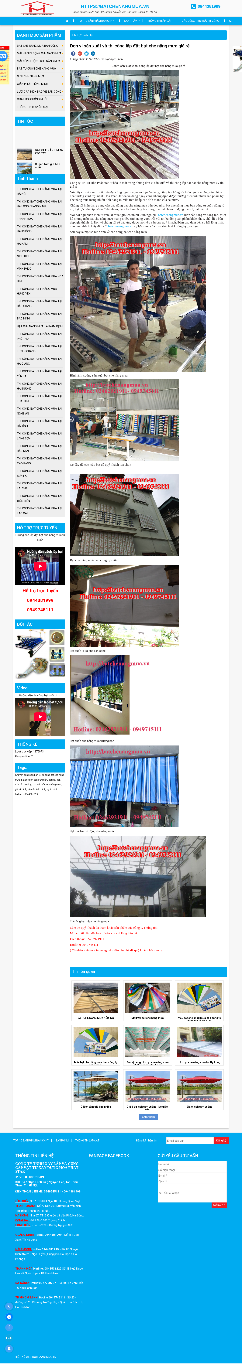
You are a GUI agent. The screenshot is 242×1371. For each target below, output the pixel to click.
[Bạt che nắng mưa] (37, 8)
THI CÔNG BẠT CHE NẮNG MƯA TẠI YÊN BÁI (39, 374)
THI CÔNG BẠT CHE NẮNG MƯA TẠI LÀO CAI (39, 511)
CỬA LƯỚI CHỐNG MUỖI (32, 99)
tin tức (90, 35)
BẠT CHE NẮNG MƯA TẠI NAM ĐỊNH (40, 326)
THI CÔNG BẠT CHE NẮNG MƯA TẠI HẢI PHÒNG (39, 229)
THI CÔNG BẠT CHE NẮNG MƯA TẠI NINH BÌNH (39, 254)
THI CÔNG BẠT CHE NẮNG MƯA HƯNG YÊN (37, 291)
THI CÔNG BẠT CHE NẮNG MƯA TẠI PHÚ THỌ (39, 336)
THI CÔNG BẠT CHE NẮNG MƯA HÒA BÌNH (40, 279)
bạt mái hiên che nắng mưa (47, 784)
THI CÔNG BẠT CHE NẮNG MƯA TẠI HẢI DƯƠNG (39, 386)
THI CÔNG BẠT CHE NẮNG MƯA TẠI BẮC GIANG (39, 304)
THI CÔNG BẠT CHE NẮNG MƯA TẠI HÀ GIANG (39, 361)
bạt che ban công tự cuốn (34, 780)
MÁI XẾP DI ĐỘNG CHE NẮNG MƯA (38, 61)
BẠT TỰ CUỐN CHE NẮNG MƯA (36, 68)
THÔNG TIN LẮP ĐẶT (159, 20)
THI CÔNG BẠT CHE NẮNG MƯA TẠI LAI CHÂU (39, 486)
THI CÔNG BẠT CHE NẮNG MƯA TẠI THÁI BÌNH (39, 398)
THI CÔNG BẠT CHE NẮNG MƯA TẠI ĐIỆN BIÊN (39, 498)
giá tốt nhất (20, 789)
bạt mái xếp (54, 780)
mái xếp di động (23, 784)
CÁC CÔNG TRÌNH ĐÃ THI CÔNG (200, 20)
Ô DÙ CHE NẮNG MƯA (30, 76)
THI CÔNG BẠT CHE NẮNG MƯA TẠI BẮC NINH (39, 316)
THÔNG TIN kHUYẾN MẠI (32, 107)
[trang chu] (68, 21)
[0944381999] (9, 1306)
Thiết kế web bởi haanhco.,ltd (34, 1357)
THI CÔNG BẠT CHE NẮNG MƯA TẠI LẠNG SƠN (39, 436)
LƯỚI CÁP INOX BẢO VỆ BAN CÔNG (39, 91)
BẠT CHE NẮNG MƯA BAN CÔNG (37, 45)
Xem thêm (148, 1117)
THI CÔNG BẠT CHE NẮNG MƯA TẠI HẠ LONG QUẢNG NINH (39, 204)
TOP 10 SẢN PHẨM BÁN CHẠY (96, 20)
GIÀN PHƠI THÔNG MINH (32, 84)
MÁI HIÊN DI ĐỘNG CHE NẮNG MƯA (39, 53)
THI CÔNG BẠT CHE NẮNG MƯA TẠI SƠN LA (39, 473)
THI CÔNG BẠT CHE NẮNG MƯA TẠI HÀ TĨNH (39, 423)
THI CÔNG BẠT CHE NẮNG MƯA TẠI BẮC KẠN (39, 448)
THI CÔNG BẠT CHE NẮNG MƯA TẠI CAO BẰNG (39, 461)
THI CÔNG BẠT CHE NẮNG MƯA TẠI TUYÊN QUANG (39, 349)
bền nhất (40, 789)
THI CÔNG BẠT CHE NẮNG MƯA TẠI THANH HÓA (39, 216)
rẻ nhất (31, 789)
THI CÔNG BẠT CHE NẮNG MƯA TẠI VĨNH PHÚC (39, 266)
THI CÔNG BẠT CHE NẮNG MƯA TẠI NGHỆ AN (39, 411)
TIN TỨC (77, 35)
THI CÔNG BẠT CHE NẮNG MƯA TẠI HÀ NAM (39, 241)
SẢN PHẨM (130, 20)
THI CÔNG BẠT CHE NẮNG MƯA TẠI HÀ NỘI (39, 191)
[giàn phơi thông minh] (40, 654)
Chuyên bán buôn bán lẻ (28, 775)
